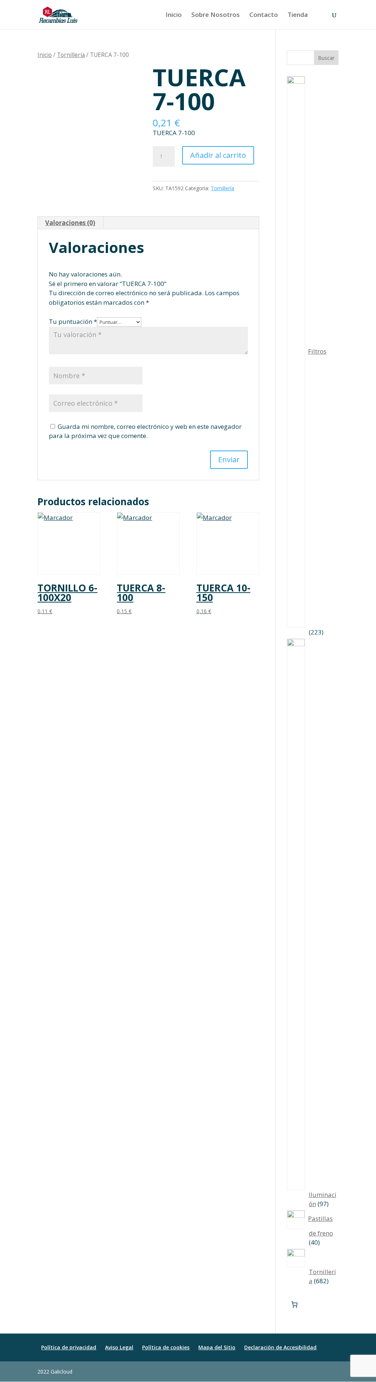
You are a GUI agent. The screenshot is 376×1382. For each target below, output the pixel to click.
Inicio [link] (174, 15)
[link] (58, 14)
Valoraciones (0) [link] (70, 222)
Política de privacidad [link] (68, 1347)
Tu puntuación (73, 321)
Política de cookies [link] (165, 1347)
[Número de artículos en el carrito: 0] (295, 1305)
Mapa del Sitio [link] (216, 1347)
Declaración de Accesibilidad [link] (280, 1347)
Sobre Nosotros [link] (215, 15)
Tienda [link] (298, 15)
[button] (335, 1371)
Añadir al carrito (218, 155)
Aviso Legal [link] (119, 1347)
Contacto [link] (263, 15)
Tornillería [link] (71, 55)
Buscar (326, 57)
